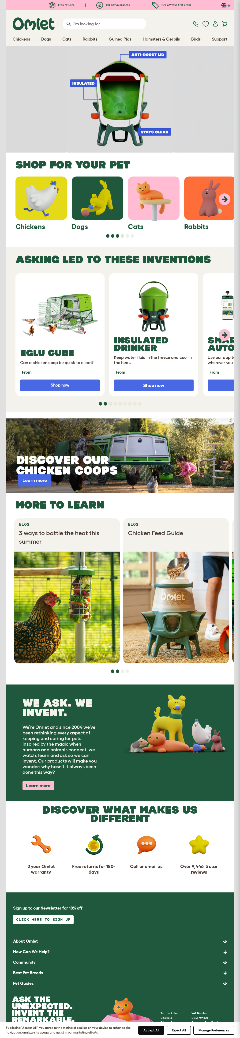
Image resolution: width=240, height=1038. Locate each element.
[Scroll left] (224, 199)
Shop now (153, 385)
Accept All (151, 1030)
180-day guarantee (117, 4)
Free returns (66, 4)
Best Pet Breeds (28, 972)
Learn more (38, 785)
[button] (120, 983)
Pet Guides (23, 983)
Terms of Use (169, 1013)
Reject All (179, 1030)
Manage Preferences (214, 1030)
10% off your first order (176, 4)
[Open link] (120, 99)
